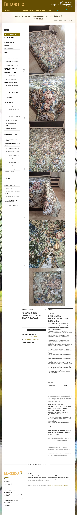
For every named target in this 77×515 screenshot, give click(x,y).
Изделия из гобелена (10, 72)
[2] (47, 48)
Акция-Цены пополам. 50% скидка (11, 51)
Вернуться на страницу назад (63, 20)
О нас (48, 470)
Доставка (25, 10)
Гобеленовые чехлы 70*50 (12, 162)
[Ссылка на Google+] (30, 342)
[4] (47, 146)
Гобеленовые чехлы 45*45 (12, 148)
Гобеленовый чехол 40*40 (12, 151)
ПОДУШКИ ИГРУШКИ (9, 37)
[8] (47, 243)
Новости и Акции (34, 10)
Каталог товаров (16, 10)
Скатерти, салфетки (9, 171)
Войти (69, 6)
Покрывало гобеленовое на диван (32, 339)
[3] (47, 96)
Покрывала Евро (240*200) (12, 65)
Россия (65, 385)
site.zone (12, 510)
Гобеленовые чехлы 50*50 (12, 155)
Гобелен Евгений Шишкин (12, 109)
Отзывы (42, 10)
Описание (50, 309)
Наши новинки (9, 97)
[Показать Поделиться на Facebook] (25, 342)
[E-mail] (33, 342)
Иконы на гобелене (11, 128)
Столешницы (9, 175)
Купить (36, 329)
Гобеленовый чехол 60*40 (12, 158)
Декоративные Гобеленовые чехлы (12, 144)
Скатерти (8, 178)
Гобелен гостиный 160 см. (12, 196)
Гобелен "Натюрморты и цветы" (11, 93)
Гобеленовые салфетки (12, 182)
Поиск (5, 26)
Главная (7, 10)
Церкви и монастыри (11, 120)
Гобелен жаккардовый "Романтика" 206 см (11, 201)
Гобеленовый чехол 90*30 (12, 166)
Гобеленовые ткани (9, 185)
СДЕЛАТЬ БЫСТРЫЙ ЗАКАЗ (63, 10)
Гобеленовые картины (10, 82)
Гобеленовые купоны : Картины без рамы (10, 135)
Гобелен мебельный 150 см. (13, 205)
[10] (47, 287)
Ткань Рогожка (9, 188)
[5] (47, 195)
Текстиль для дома (11, 79)
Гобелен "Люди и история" (12, 106)
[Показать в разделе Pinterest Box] (28, 342)
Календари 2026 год (9, 42)
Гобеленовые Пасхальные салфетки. (11, 69)
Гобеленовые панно (9, 132)
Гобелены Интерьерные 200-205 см (12, 192)
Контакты (49, 10)
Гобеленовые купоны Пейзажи (11, 139)
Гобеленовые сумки (11, 75)
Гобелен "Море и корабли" (12, 89)
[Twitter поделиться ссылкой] (23, 342)
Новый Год (7, 40)
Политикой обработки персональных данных (58, 485)
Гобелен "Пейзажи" (10, 113)
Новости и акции (43, 470)
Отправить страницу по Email (29, 334)
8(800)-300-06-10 (56, 5)
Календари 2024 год (9, 169)
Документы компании (54, 470)
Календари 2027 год (9, 45)
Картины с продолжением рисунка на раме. (12, 101)
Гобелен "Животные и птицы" (11, 124)
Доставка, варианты (53, 390)
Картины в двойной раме (12, 85)
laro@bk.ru (66, 5)
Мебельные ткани (9, 48)
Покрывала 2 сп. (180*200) (31, 336)
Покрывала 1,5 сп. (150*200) (12, 58)
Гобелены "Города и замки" (13, 116)
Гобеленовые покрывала (25, 13)
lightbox (24, 70)
